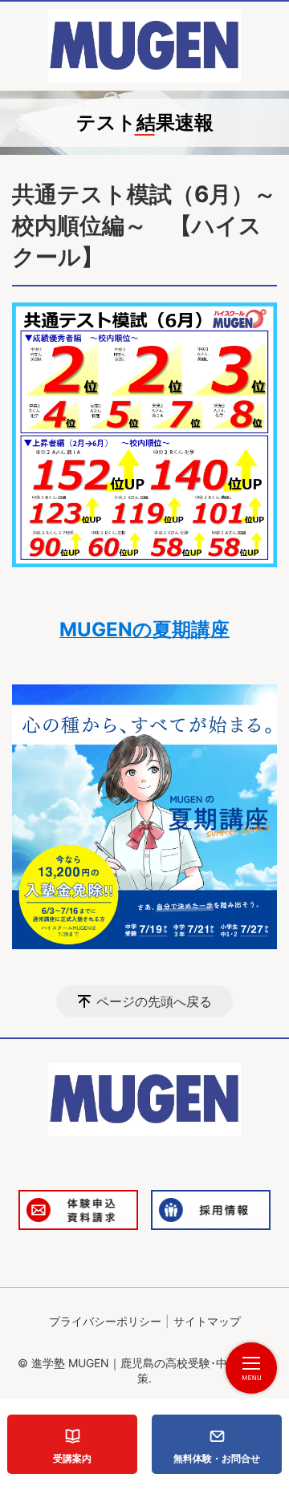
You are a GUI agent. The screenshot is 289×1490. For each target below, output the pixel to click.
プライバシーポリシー (105, 1321)
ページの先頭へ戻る (154, 1001)
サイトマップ (207, 1321)
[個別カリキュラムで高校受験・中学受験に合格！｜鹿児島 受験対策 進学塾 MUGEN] (144, 46)
